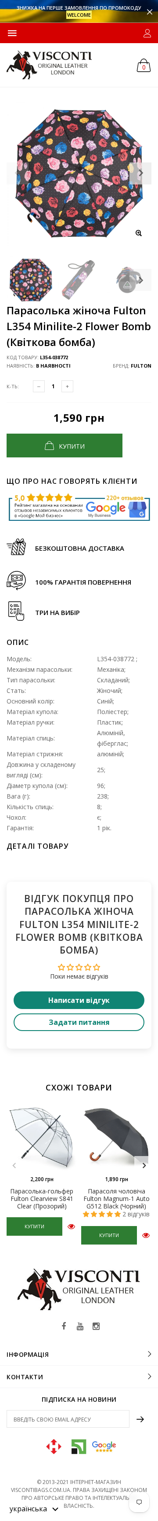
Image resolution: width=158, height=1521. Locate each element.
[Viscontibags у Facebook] (63, 1326)
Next (140, 280)
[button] (34, 1508)
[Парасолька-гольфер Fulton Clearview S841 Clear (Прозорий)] (42, 1135)
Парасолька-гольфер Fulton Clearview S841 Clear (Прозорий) (41, 1198)
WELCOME (79, 14)
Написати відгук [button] (79, 1000)
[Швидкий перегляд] (71, 1226)
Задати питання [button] (79, 1022)
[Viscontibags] (49, 65)
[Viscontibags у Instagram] (96, 1326)
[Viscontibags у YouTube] (80, 1326)
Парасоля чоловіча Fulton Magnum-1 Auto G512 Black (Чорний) (116, 1198)
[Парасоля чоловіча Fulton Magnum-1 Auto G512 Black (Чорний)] (116, 1135)
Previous (14, 1165)
